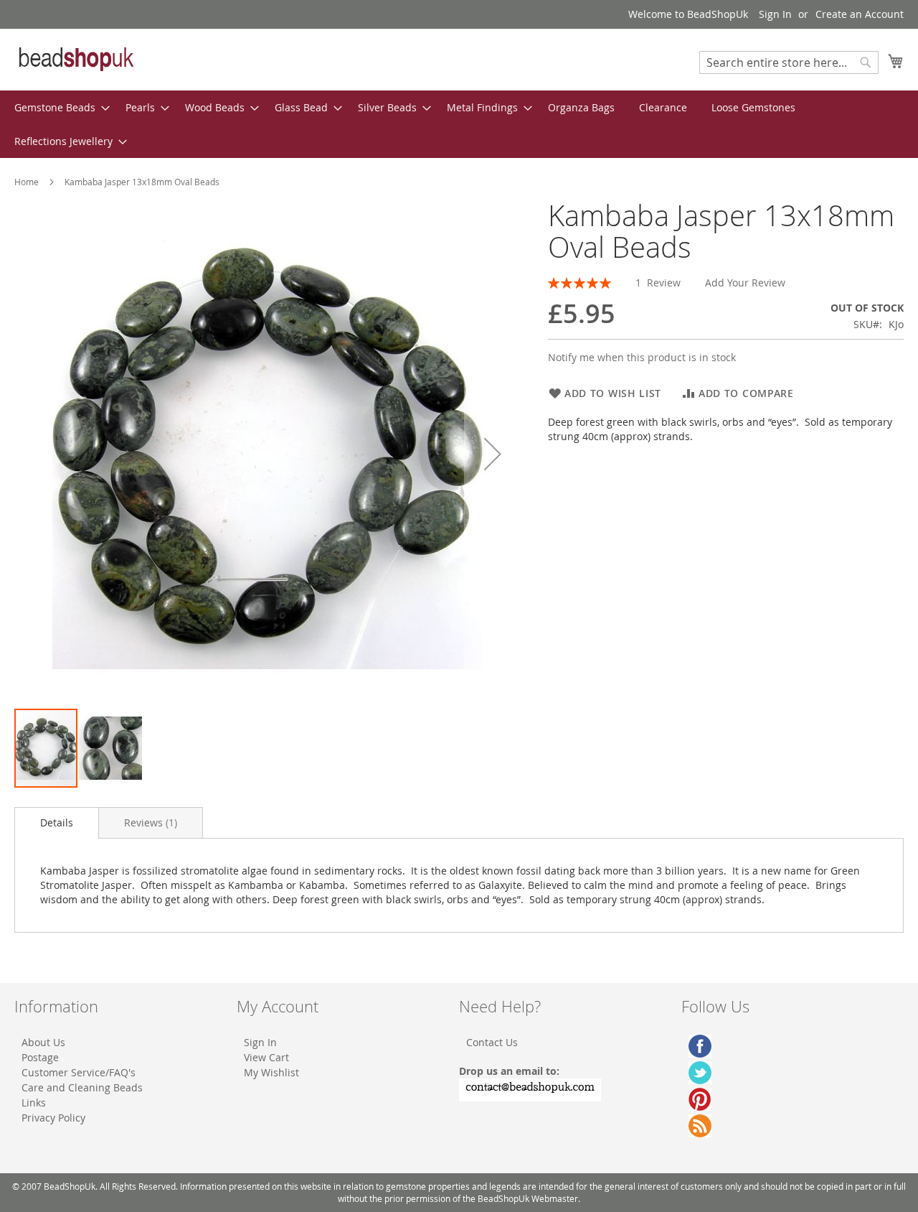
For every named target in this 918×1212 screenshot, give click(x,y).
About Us (43, 1042)
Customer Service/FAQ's (79, 1072)
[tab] (56, 823)
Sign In (775, 14)
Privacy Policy (53, 1117)
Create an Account (859, 14)
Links (34, 1102)
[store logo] (75, 59)
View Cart (266, 1057)
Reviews (149, 822)
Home (26, 181)
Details (56, 822)
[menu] (459, 124)
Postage (40, 1057)
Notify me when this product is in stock (642, 357)
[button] (492, 453)
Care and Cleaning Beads (82, 1087)
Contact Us (492, 1042)
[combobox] (789, 62)
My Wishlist (271, 1072)
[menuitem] (58, 107)
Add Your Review (745, 282)
